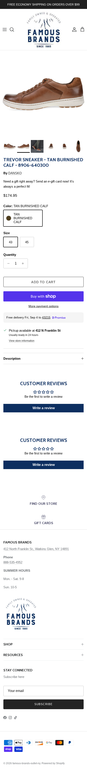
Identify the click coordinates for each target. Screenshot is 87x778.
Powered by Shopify (53, 763)
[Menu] (4, 29)
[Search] (14, 29)
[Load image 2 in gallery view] (43, 94)
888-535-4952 (12, 562)
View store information (21, 340)
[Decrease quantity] (7, 263)
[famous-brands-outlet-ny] (43, 29)
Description (11, 358)
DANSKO (15, 173)
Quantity (9, 254)
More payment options (43, 306)
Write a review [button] (44, 408)
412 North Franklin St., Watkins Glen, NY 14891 (36, 549)
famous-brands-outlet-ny (26, 763)
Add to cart (43, 282)
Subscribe (43, 704)
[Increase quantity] (24, 263)
